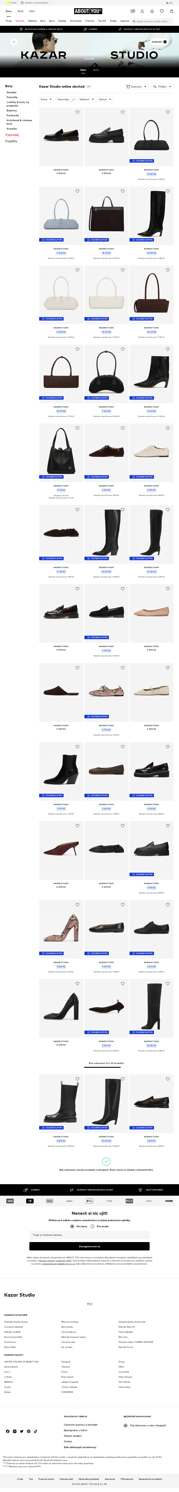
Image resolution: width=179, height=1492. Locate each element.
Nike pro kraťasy (70, 1322)
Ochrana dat (66, 1479)
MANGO (8, 1382)
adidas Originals (69, 1382)
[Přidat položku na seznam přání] (77, 112)
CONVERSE (67, 1392)
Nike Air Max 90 (127, 1327)
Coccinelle (124, 1372)
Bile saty (123, 1337)
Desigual (65, 1362)
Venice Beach (11, 1367)
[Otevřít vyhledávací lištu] (133, 21)
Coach (7, 1387)
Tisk (31, 1479)
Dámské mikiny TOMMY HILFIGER (136, 1342)
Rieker (7, 1392)
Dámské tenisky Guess (16, 1322)
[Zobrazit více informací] (61, 178)
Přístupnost (127, 1479)
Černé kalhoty (68, 1332)
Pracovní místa (46, 1479)
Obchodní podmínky (89, 1479)
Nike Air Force (126, 1347)
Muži (20, 11)
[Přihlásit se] (142, 11)
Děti (32, 11)
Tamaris (65, 1367)
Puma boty (10, 1342)
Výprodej (63, 99)
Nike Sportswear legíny (73, 1337)
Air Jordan (66, 1347)
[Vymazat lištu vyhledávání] (171, 21)
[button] (137, 86)
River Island (67, 1377)
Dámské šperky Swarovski (132, 1322)
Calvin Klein (124, 1387)
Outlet (13, 3)
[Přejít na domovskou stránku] (23, 1418)
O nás (20, 1479)
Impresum (110, 1479)
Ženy (9, 11)
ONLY (121, 1367)
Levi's (7, 1372)
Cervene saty (68, 1342)
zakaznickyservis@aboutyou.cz (58, 1263)
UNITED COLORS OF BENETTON (21, 1362)
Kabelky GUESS (12, 1332)
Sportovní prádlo (13, 1337)
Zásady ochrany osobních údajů (55, 1260)
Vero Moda (124, 1382)
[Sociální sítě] (8, 1431)
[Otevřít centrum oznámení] (152, 11)
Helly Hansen (125, 1377)
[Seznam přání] (162, 11)
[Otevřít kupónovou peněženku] (132, 11)
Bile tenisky (67, 1327)
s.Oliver (8, 1377)
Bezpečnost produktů (150, 1479)
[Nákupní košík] (172, 11)
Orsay (122, 1362)
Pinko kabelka (126, 1332)
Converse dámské (13, 1327)
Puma (64, 1372)
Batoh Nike (10, 1347)
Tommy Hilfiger (69, 1387)
